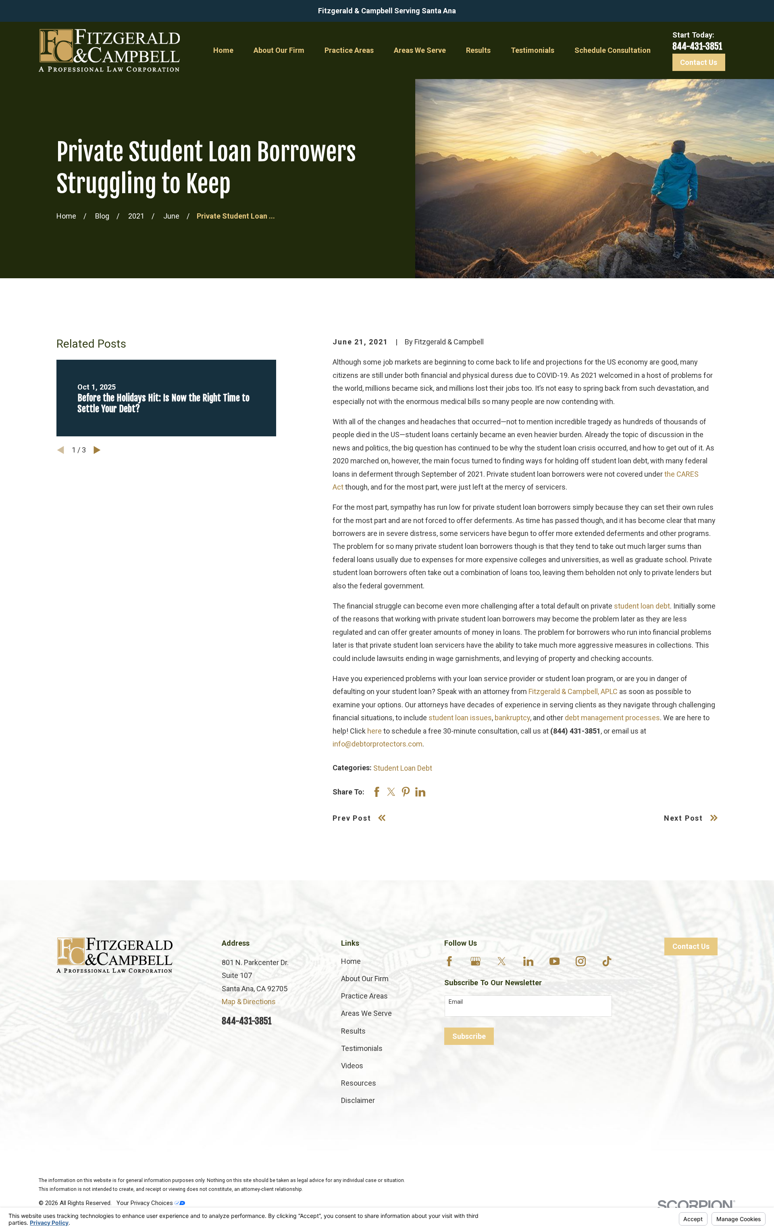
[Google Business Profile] (475, 961)
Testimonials (362, 1048)
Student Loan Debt (402, 768)
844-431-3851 (697, 46)
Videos (352, 1065)
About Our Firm (365, 978)
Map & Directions (249, 1001)
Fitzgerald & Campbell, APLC (573, 691)
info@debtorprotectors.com (377, 744)
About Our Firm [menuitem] (279, 50)
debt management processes (612, 717)
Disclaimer (358, 1100)
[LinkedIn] (528, 961)
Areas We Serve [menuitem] (420, 50)
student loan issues (460, 717)
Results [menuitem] (478, 50)
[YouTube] (554, 961)
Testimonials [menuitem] (532, 50)
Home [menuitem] (223, 50)
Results (353, 1031)
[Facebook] (449, 961)
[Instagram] (581, 961)
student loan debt (642, 606)
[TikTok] (607, 961)
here (374, 731)
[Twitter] (502, 961)
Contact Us (698, 62)
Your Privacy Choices (146, 1203)
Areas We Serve (366, 1013)
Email (456, 1002)
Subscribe (469, 1036)
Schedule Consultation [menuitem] (612, 50)
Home (351, 961)
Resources (358, 1083)
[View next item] (97, 450)
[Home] (109, 50)
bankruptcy (512, 717)
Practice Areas (364, 996)
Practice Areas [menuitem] (349, 50)
